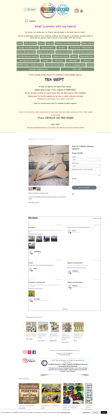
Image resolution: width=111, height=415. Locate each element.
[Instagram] (24, 352)
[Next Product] (86, 327)
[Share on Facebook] (73, 194)
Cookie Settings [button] (86, 412)
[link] (79, 10)
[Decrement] (73, 181)
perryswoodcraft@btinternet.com (68, 350)
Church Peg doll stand (37, 288)
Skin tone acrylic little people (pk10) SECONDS (43, 265)
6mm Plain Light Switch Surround (78, 267)
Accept (104, 412)
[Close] (109, 412)
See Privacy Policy (65, 412)
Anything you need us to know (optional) (82, 169)
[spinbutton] (75, 181)
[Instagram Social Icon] (29, 352)
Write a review (97, 218)
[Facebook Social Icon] (34, 352)
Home (30, 139)
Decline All (95, 412)
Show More (31, 286)
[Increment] (78, 181)
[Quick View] (31, 327)
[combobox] (86, 159)
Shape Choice (75, 163)
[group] (55, 332)
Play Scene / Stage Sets (38, 234)
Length (74, 156)
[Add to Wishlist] (99, 187)
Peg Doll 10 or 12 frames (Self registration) (80, 227)
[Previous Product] (24, 327)
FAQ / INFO (55, 124)
